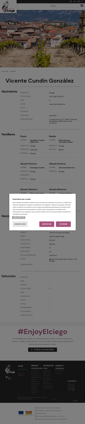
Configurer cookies (20, 224)
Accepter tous (46, 224)
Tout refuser (63, 224)
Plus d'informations (19, 217)
